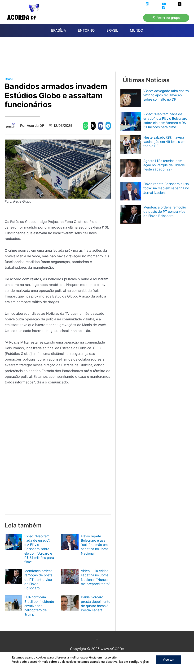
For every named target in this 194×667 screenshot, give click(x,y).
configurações (139, 662)
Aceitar (168, 659)
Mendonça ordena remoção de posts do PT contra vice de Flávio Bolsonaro (38, 579)
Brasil (9, 79)
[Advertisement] (99, 57)
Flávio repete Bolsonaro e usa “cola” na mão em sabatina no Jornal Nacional (95, 544)
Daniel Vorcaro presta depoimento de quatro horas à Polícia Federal (95, 603)
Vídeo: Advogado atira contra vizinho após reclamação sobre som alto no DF (166, 95)
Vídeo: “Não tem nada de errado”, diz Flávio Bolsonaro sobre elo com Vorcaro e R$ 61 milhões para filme (39, 549)
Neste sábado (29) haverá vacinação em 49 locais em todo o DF (164, 141)
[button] (85, 126)
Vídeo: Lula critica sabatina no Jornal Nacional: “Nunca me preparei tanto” (95, 577)
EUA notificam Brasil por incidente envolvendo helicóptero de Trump (39, 605)
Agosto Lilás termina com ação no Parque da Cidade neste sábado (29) (164, 165)
